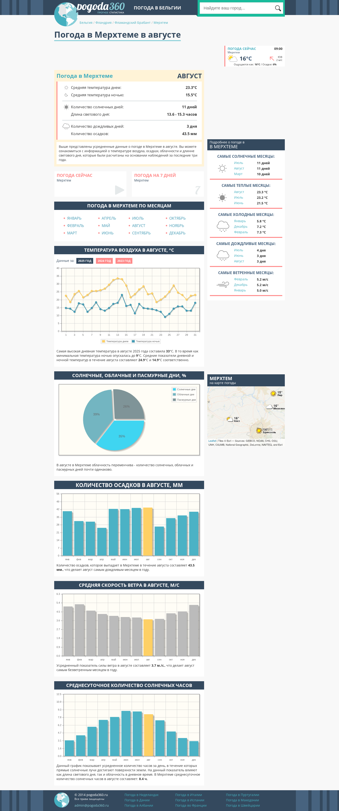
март (72, 233)
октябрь (177, 218)
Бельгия (86, 22)
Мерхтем (161, 22)
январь (74, 218)
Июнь (238, 203)
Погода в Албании (139, 805)
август (138, 225)
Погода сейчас (242, 48)
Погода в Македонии (242, 800)
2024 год (104, 261)
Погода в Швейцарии (243, 805)
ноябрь (176, 225)
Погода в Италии (188, 795)
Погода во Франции (191, 805)
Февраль (241, 232)
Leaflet (212, 440)
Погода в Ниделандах (141, 795)
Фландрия (103, 22)
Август (239, 168)
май (106, 225)
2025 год (84, 261)
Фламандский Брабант (133, 22)
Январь (240, 221)
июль (138, 218)
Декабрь (240, 226)
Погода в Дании (137, 800)
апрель (109, 218)
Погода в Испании (189, 800)
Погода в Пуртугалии (242, 795)
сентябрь (141, 233)
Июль (238, 162)
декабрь (177, 233)
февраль (75, 225)
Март (238, 174)
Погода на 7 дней (155, 175)
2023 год (124, 261)
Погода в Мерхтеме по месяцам (129, 206)
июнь (107, 233)
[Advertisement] (138, 56)
